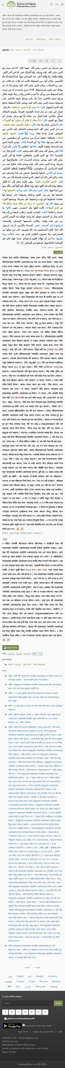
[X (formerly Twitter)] (12, 1012)
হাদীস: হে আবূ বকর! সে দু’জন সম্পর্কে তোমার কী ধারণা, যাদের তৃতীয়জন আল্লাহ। (35, 708)
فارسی (28, 987)
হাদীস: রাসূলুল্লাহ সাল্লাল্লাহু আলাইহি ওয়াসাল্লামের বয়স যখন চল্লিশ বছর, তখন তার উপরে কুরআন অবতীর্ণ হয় (35, 686)
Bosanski (56, 981)
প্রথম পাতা (29, 39)
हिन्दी (9, 987)
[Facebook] (5, 1012)
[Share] (41, 60)
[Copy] (18, 243)
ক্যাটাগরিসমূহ (41, 39)
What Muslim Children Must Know (18, 1045)
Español (39, 976)
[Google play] (32, 1012)
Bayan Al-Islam (9, 1052)
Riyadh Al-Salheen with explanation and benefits (25, 1048)
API (60, 1032)
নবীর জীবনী (27, 50)
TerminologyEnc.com (28, 1038)
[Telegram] (25, 1012)
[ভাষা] (62, 4)
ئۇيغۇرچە (8, 981)
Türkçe (32, 981)
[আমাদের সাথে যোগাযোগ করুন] (57, 4)
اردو (29, 976)
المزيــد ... (58, 252)
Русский (44, 981)
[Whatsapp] (19, 1012)
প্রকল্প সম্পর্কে (23, 1032)
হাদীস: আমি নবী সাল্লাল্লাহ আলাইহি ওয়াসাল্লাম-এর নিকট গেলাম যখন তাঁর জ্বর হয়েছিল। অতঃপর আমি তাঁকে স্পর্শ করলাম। (35, 678)
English (20, 976)
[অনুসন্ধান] (51, 4)
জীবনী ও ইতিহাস (54, 39)
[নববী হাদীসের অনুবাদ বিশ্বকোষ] (21, 4)
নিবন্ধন (58, 1003)
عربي (10, 976)
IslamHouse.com (10, 1041)
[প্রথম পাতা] (3, 4)
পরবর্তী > (38, 967)
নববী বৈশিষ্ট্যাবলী (38, 50)
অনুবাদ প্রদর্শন (11, 648)
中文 (18, 987)
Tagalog (53, 987)
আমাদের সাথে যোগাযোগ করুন (43, 1032)
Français (20, 981)
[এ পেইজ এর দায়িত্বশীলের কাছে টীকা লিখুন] (22, 243)
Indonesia (52, 976)
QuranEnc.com (9, 1038)
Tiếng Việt (40, 987)
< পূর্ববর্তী (26, 967)
